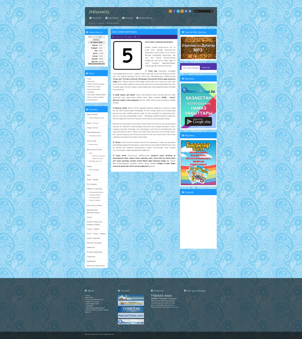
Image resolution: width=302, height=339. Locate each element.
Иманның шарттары (98, 156)
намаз (155, 298)
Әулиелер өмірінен (94, 197)
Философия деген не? (95, 161)
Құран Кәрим (92, 114)
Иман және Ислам (94, 150)
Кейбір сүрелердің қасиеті (96, 118)
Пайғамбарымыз (94, 132)
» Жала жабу (90, 81)
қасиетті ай (168, 303)
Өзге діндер (92, 184)
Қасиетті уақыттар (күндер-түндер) (94, 223)
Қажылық (91, 247)
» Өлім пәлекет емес (93, 89)
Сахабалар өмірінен (95, 195)
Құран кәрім (164, 305)
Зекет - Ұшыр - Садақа (96, 234)
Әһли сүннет (156, 301)
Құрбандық (91, 261)
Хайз (89, 175)
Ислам (160, 307)
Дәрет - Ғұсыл (92, 123)
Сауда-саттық (92, 128)
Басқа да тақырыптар (96, 266)
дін (175, 298)
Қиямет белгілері (97, 158)
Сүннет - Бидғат (93, 229)
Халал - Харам (92, 180)
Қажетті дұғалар (93, 238)
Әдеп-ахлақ (91, 141)
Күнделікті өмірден (94, 200)
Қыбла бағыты (145, 18)
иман (168, 295)
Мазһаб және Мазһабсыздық (93, 211)
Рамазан (163, 298)
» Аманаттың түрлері (93, 86)
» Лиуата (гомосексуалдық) (95, 84)
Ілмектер (205, 67)
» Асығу (88, 79)
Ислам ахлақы (93, 144)
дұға (173, 301)
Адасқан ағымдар (94, 243)
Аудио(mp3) (113, 18)
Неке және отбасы (94, 205)
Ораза (89, 217)
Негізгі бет (96, 18)
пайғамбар (154, 303)
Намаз (89, 166)
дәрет (153, 305)
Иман (90, 153)
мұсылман (168, 301)
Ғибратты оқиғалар (94, 189)
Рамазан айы (170, 307)
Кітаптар (128, 18)
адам (163, 301)
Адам (170, 305)
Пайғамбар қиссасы (95, 136)
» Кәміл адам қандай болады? (96, 95)
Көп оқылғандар (190, 68)
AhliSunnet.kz (99, 12)
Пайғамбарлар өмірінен (96, 192)
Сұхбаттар (101, 23)
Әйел (164, 307)
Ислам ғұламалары (95, 252)
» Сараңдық (90, 92)
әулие (158, 305)
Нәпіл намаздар (94, 170)
